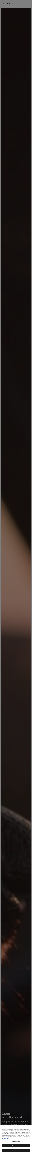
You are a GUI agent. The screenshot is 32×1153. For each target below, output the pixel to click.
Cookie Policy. (5, 1138)
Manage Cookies (16, 1141)
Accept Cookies (16, 1150)
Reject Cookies (16, 1145)
